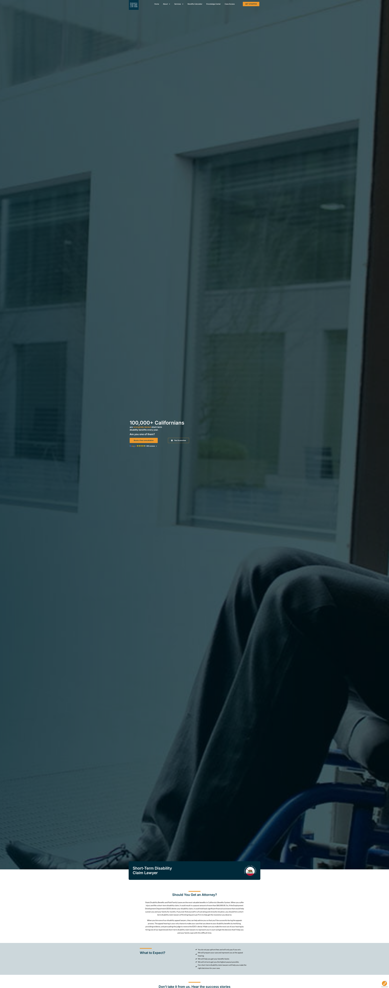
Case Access (230, 4)
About (165, 4)
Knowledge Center (213, 4)
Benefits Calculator (195, 4)
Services (177, 4)
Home (156, 4)
